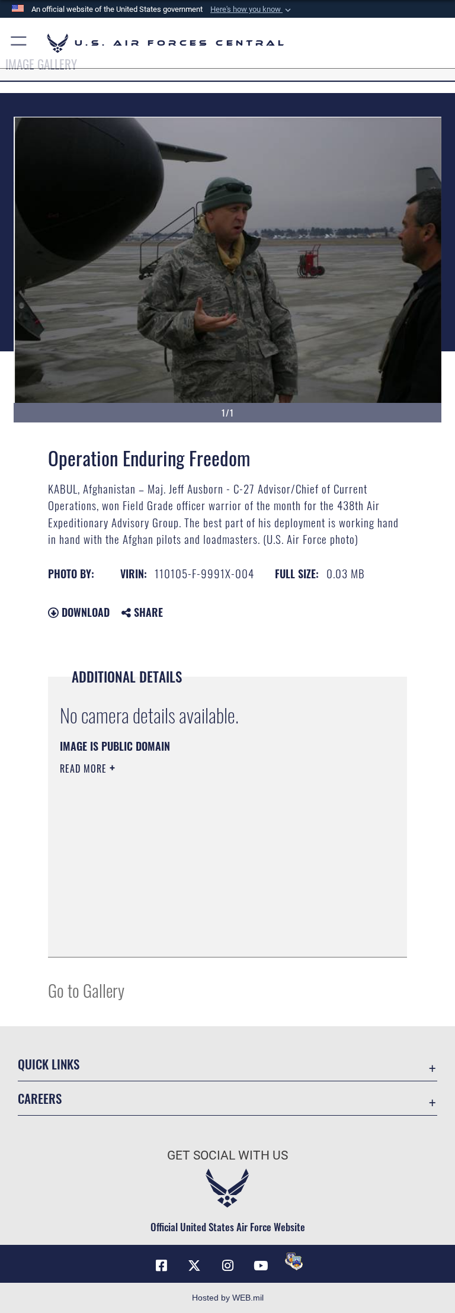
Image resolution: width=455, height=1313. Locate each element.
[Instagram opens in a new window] (227, 1265)
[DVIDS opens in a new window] (294, 1261)
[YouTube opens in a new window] (261, 1265)
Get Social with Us (227, 1155)
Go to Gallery (86, 990)
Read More (85, 768)
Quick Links (48, 1064)
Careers (40, 1098)
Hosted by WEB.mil (228, 1297)
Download (84, 612)
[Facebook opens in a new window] (161, 1265)
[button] (251, 9)
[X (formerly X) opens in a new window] (194, 1265)
